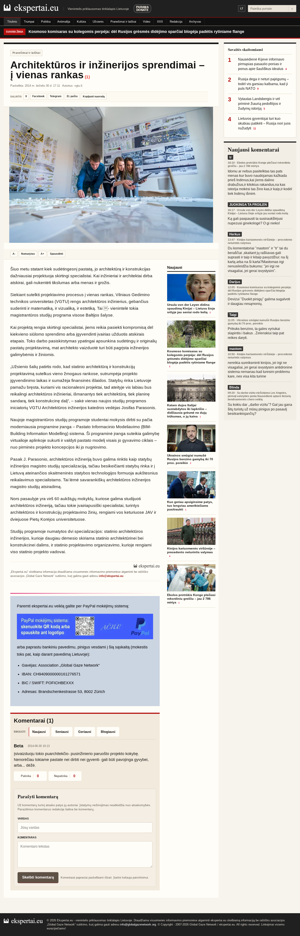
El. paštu (72, 96)
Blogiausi (108, 732)
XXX (160, 21)
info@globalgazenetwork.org (138, 924)
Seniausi (62, 732)
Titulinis (12, 21)
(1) (87, 77)
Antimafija (63, 21)
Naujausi (39, 732)
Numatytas (28, 253)
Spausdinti (56, 253)
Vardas (23, 818)
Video (146, 21)
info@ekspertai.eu (111, 576)
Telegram (55, 96)
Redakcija (176, 21)
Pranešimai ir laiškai (123, 21)
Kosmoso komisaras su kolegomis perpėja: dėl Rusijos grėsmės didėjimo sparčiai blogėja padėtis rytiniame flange (136, 31)
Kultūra (81, 21)
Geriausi (84, 732)
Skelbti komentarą (38, 877)
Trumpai (29, 21)
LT (241, 8)
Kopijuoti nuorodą (94, 96)
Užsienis (98, 21)
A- (14, 253)
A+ (42, 253)
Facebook (38, 96)
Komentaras (27, 837)
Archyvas (195, 21)
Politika (46, 21)
